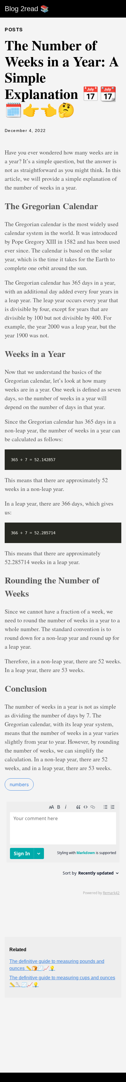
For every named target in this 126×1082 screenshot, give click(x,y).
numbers (19, 784)
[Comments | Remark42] (63, 848)
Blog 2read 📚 (27, 9)
